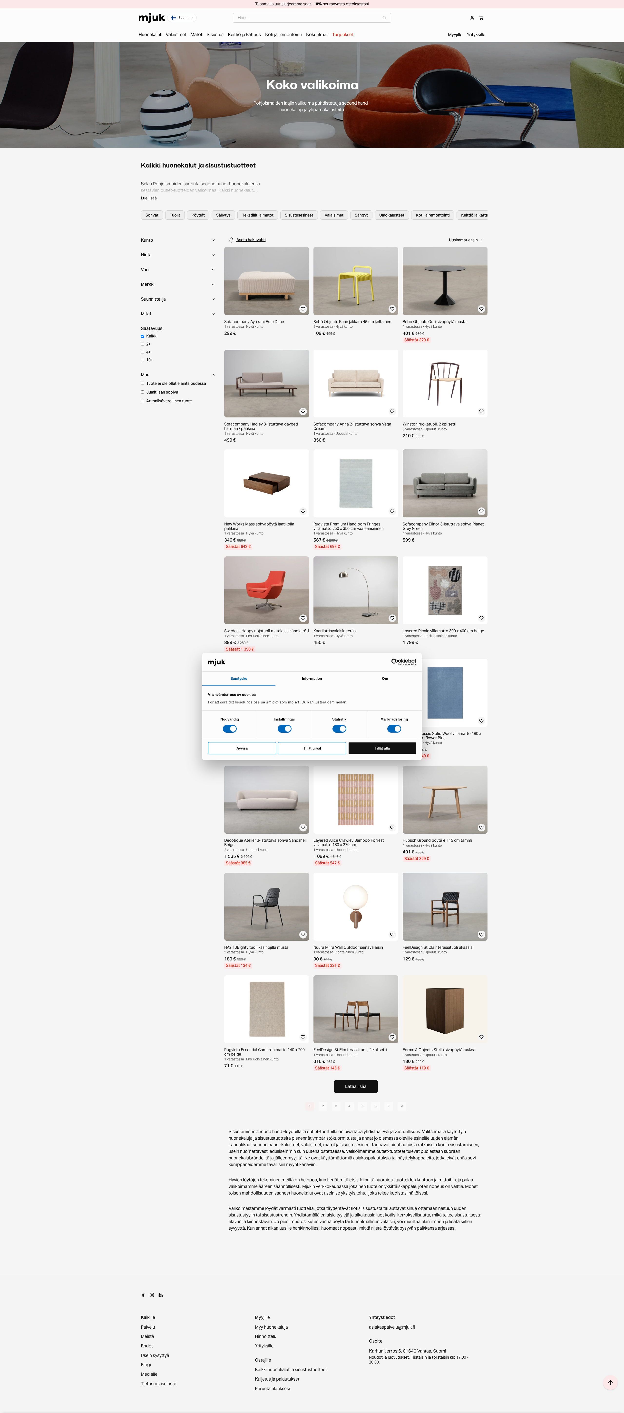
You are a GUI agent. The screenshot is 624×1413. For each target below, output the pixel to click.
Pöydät (198, 215)
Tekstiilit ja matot (257, 215)
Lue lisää (149, 198)
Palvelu (148, 1327)
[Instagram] (152, 1295)
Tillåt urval (312, 748)
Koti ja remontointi (433, 215)
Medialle (149, 1374)
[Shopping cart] (481, 17)
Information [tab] (312, 678)
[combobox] (312, 18)
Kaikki (151, 336)
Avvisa (242, 748)
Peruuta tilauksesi (272, 1388)
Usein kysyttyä (155, 1355)
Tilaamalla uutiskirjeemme (278, 3)
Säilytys (223, 215)
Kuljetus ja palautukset (277, 1379)
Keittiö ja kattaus (476, 215)
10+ (149, 359)
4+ (148, 352)
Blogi (146, 1364)
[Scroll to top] (610, 1382)
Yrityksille (264, 1346)
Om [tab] (385, 678)
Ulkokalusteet (391, 215)
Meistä (147, 1336)
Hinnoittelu (265, 1336)
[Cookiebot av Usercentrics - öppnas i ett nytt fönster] (395, 662)
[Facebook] (143, 1295)
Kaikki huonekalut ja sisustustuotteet (291, 1369)
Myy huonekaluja (271, 1327)
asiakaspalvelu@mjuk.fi (392, 1327)
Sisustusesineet (299, 215)
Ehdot (147, 1346)
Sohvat (152, 215)
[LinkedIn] (160, 1295)
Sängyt (361, 215)
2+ (148, 344)
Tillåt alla (382, 748)
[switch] (285, 728)
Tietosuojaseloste (158, 1383)
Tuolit (175, 215)
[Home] (152, 18)
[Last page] (402, 1106)
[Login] (472, 17)
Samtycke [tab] (239, 678)
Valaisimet (334, 215)
